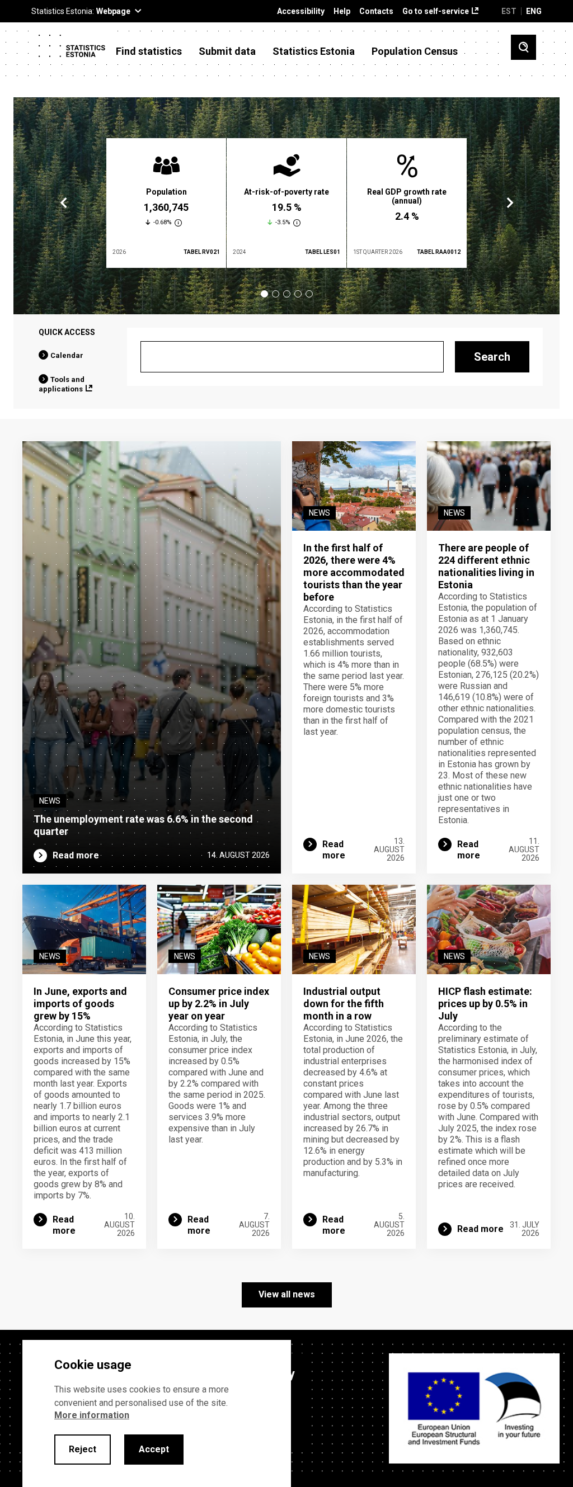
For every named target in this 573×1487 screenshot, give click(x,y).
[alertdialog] (156, 1413)
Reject (82, 1449)
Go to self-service (435, 11)
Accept (154, 1449)
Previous (64, 203)
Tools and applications (61, 384)
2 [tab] (275, 294)
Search (492, 357)
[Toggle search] (523, 47)
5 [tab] (309, 294)
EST (508, 11)
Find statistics (149, 51)
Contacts (376, 11)
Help (342, 11)
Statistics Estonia (314, 51)
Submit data (227, 51)
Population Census (415, 51)
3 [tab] (286, 294)
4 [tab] (298, 294)
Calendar (66, 355)
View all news (287, 1294)
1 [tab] (264, 294)
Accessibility (301, 11)
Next (509, 203)
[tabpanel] (166, 203)
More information (91, 1415)
